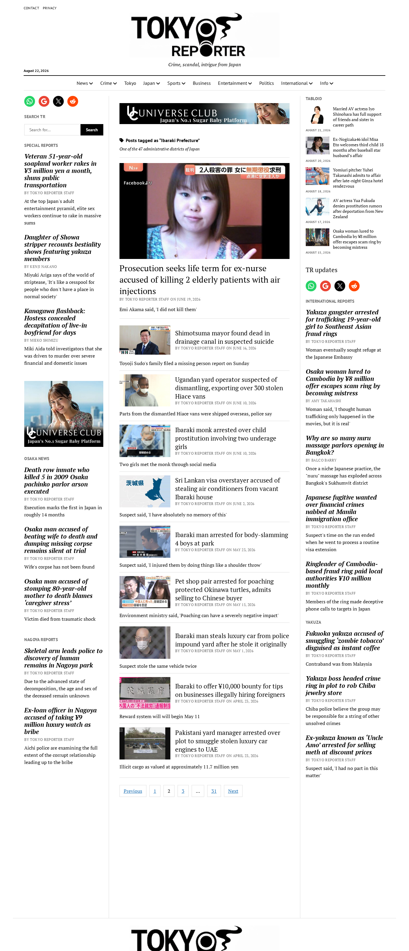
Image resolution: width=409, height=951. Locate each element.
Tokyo (130, 83)
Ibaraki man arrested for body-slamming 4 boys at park (231, 538)
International (294, 83)
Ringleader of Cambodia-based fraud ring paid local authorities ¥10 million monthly (344, 574)
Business (202, 83)
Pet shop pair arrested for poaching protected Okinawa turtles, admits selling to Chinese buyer (224, 589)
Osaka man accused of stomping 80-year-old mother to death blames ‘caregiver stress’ (58, 592)
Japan (149, 83)
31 (214, 791)
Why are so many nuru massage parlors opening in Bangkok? (345, 445)
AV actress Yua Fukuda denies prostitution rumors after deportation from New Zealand (358, 208)
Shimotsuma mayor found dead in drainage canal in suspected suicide (224, 337)
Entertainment (232, 83)
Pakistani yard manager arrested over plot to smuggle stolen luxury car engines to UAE (227, 740)
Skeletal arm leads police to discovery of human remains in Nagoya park (63, 658)
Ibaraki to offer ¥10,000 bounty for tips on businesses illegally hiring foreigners (230, 690)
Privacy (50, 8)
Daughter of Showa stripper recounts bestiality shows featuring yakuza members (62, 247)
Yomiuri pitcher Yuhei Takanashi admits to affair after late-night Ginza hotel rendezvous (358, 178)
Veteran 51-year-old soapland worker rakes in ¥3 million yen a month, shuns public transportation (60, 171)
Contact (32, 8)
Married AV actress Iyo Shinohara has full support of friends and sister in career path (357, 117)
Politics (266, 83)
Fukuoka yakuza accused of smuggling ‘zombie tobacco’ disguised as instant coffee (344, 640)
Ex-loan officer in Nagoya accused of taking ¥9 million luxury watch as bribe (60, 720)
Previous (133, 791)
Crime (106, 83)
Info (324, 83)
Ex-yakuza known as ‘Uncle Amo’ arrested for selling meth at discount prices (344, 745)
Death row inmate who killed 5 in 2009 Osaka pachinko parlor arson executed (57, 480)
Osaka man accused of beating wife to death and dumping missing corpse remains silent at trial (60, 539)
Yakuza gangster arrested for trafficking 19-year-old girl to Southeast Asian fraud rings (343, 322)
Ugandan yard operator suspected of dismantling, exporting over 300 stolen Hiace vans (229, 387)
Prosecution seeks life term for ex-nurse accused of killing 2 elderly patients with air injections (199, 279)
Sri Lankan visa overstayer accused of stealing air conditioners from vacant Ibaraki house (227, 488)
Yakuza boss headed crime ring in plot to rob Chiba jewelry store (343, 685)
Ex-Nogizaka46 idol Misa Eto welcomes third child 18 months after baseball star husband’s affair (358, 147)
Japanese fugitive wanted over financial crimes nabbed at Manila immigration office (341, 508)
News (82, 83)
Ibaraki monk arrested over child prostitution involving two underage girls (225, 438)
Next (233, 791)
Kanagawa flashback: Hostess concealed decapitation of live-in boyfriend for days (55, 321)
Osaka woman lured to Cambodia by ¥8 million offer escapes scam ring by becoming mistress (357, 239)
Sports (174, 83)
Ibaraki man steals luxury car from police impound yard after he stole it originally (232, 640)
